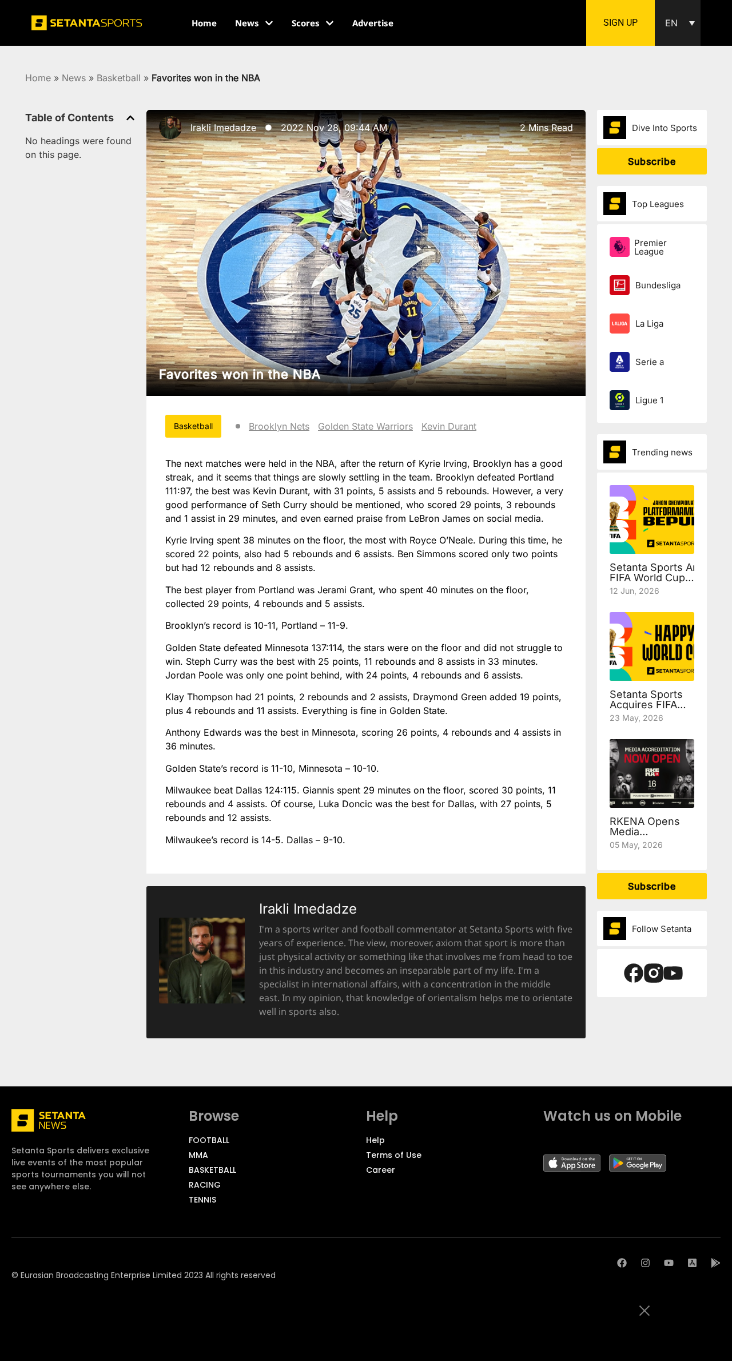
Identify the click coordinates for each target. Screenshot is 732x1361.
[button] (678, 23)
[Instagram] (645, 1263)
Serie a (649, 361)
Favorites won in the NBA (240, 374)
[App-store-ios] (692, 1263)
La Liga (649, 323)
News (74, 78)
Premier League (650, 247)
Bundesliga (658, 285)
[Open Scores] (329, 23)
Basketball (119, 78)
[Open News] (269, 23)
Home (38, 78)
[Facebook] (622, 1263)
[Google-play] (716, 1263)
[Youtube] (669, 1263)
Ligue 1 (649, 400)
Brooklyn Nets (279, 426)
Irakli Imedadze (223, 127)
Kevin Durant (448, 426)
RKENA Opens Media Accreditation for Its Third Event (650, 836)
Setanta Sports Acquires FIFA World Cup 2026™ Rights (646, 709)
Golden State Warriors (365, 426)
